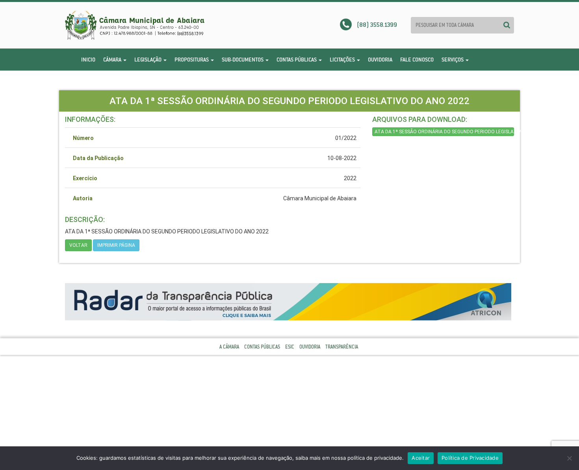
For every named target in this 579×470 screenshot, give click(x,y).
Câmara (112, 59)
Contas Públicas (297, 59)
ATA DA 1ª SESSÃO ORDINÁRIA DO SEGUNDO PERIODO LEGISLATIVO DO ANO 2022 (444, 131)
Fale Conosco (417, 59)
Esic (289, 347)
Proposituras (192, 59)
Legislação (148, 59)
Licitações (343, 59)
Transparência (341, 347)
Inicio (88, 59)
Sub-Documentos (243, 59)
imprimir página (116, 245)
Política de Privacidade (470, 458)
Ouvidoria (380, 59)
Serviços (453, 59)
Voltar (78, 245)
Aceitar (421, 458)
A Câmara (229, 347)
